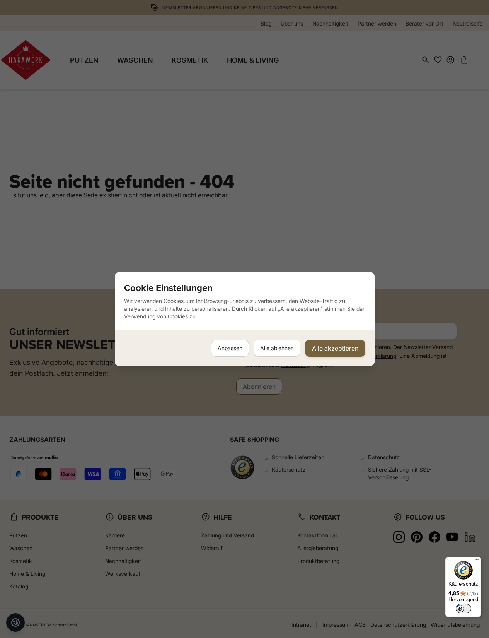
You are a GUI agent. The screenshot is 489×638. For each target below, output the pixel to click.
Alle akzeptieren (335, 348)
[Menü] (476, 561)
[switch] (463, 608)
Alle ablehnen (277, 348)
